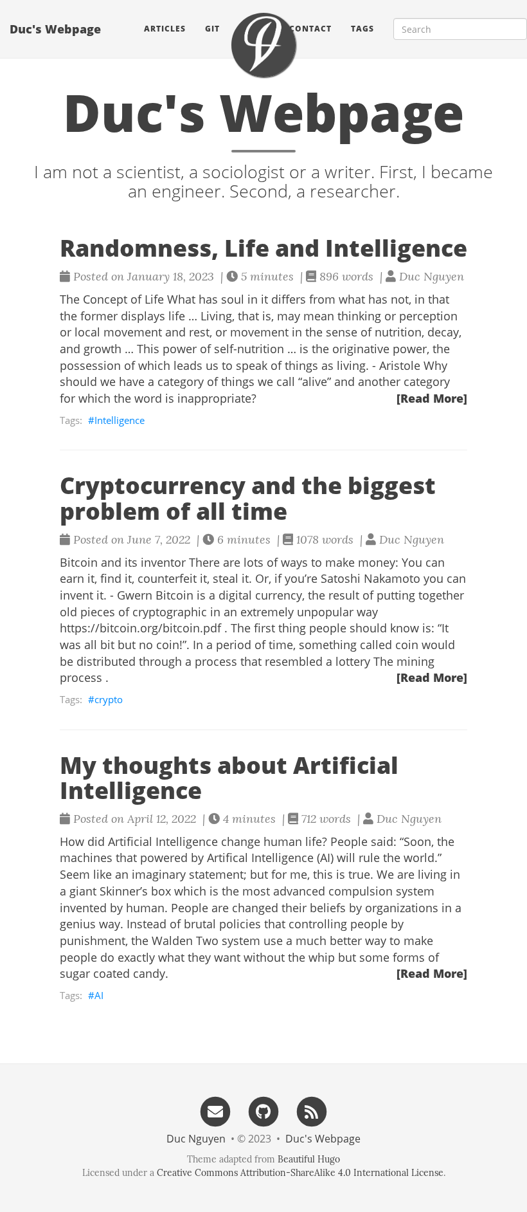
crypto (108, 699)
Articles (165, 28)
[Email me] (215, 1110)
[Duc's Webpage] (263, 45)
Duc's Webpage (55, 29)
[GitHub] (263, 1110)
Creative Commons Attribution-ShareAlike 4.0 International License (300, 1173)
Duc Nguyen (196, 1139)
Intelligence (119, 420)
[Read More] (432, 398)
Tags (362, 28)
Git (212, 28)
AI (98, 995)
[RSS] (311, 1110)
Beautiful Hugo (309, 1159)
